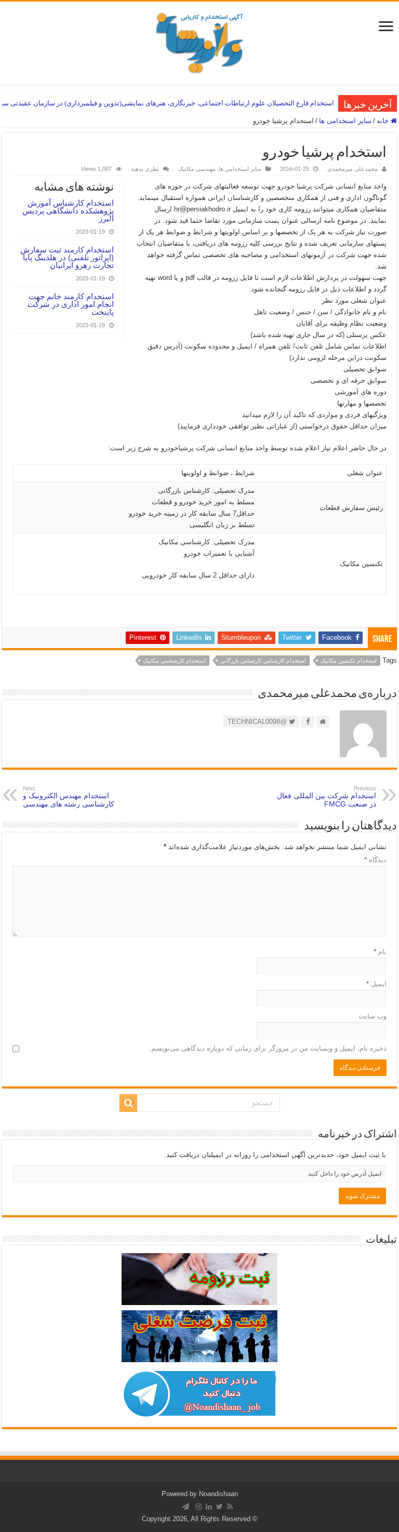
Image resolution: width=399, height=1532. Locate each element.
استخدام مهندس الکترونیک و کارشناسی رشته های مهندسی (68, 796)
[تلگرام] (185, 1506)
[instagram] (198, 1506)
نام (380, 952)
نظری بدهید (145, 169)
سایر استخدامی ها (345, 121)
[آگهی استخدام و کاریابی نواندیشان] (199, 41)
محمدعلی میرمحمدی (352, 169)
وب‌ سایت (372, 1016)
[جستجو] (128, 1103)
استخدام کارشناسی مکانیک (174, 660)
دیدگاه (375, 860)
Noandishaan (218, 1494)
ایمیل (376, 984)
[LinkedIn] (209, 1506)
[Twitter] (219, 1506)
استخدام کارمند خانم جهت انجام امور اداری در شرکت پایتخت (71, 304)
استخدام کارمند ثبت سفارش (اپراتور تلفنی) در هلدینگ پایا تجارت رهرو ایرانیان (67, 257)
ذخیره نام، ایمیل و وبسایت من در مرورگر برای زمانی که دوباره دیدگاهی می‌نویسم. (268, 1048)
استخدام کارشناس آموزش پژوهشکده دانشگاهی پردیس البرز (68, 210)
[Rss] (230, 1506)
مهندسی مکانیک (197, 169)
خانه (384, 121)
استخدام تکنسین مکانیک (349, 660)
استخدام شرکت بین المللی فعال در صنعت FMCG (326, 796)
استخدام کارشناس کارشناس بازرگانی (263, 660)
